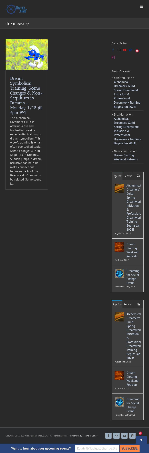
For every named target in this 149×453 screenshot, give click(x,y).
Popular (117, 176)
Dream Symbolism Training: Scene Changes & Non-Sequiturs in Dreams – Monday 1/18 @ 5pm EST (26, 95)
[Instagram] (113, 57)
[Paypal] (130, 50)
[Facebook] (113, 50)
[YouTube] (124, 50)
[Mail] (119, 50)
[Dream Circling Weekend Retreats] (119, 244)
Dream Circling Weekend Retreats (126, 157)
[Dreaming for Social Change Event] (119, 271)
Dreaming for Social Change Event (132, 277)
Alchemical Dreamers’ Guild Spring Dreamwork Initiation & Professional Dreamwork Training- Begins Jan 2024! (127, 94)
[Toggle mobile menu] (142, 6)
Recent (128, 176)
